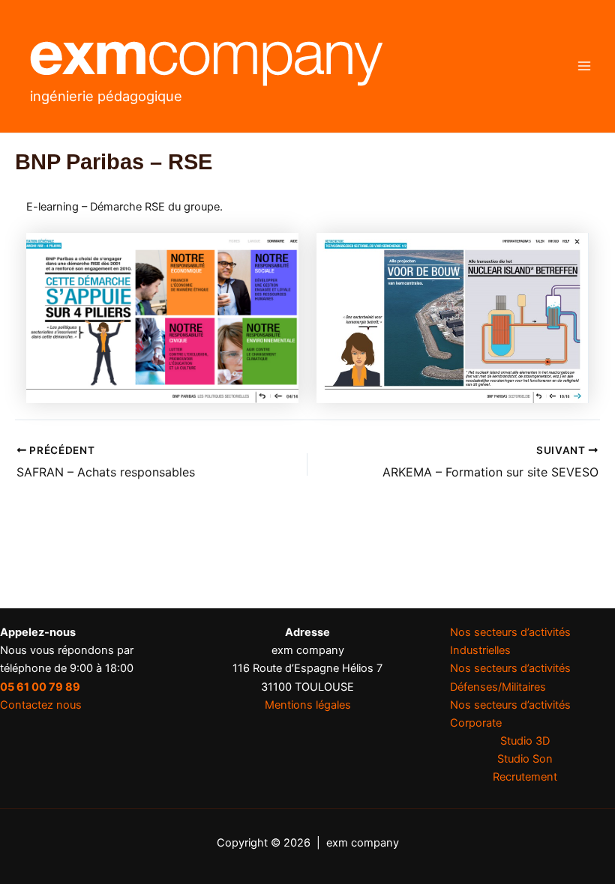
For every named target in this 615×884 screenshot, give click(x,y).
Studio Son (525, 759)
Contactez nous (41, 705)
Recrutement (525, 777)
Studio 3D (525, 741)
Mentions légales (308, 705)
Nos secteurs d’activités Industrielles (510, 641)
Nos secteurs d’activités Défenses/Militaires (510, 677)
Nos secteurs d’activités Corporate (510, 714)
